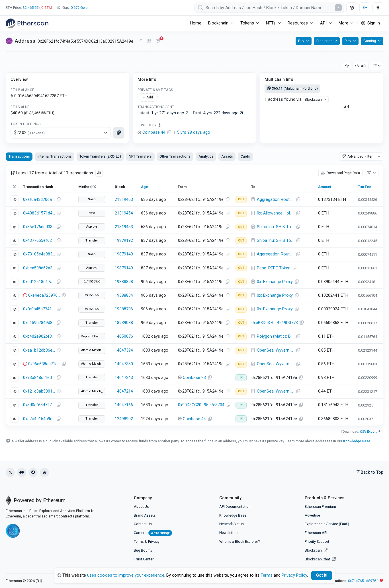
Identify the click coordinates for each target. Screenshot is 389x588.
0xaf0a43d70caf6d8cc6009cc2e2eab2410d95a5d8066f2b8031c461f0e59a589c (39, 199)
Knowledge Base (356, 441)
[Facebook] (33, 472)
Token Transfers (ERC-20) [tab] (100, 156)
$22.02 (29, 132)
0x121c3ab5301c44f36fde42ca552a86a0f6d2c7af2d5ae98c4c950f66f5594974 (39, 391)
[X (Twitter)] (10, 472)
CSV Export (368, 432)
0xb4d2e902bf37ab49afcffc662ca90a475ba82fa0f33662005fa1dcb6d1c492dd (39, 336)
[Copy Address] (140, 41)
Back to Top (372, 472)
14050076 (124, 336)
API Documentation (235, 506)
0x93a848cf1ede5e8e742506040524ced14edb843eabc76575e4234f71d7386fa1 (39, 377)
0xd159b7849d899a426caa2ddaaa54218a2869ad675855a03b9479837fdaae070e (39, 322)
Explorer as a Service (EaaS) (327, 524)
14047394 (124, 350)
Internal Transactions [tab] (55, 156)
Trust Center (143, 559)
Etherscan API (316, 533)
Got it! (321, 575)
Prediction (324, 41)
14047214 (124, 391)
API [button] (323, 23)
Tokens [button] (247, 23)
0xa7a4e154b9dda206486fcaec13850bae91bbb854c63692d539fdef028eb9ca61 (39, 418)
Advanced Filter (359, 156)
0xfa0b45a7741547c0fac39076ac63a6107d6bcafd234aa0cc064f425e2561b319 (39, 309)
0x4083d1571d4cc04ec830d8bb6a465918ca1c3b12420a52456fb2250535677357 (39, 213)
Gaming (369, 41)
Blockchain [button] (218, 23)
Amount (324, 187)
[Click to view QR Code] (149, 41)
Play (348, 41)
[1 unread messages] (158, 41)
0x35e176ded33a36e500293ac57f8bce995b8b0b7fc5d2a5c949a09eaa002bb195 (39, 226)
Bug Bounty (143, 550)
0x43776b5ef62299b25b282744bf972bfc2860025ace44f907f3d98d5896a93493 (39, 240)
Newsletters (229, 533)
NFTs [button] (271, 23)
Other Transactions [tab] (175, 156)
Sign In (373, 23)
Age (144, 187)
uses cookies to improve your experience (125, 575)
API (363, 66)
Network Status (231, 524)
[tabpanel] (194, 295)
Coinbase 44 (194, 418)
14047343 (124, 377)
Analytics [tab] (206, 156)
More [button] (343, 23)
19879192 (124, 240)
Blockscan (313, 99)
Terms (139, 541)
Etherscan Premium (320, 506)
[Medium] (21, 472)
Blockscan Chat (318, 559)
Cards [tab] (245, 156)
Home (195, 23)
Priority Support (317, 541)
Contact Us (143, 524)
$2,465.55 (30, 7)
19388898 (124, 281)
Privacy (153, 541)
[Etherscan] (27, 23)
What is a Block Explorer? (239, 541)
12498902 (124, 418)
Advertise (312, 515)
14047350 (124, 364)
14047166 (124, 405)
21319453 (124, 226)
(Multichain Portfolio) (295, 88)
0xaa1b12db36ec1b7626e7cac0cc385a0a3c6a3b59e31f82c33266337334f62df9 (39, 350)
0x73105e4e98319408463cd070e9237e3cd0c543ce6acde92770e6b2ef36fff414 (39, 254)
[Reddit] (44, 472)
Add (149, 97)
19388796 (124, 309)
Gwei (79, 7)
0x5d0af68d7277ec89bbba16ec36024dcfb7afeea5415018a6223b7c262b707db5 (39, 405)
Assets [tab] (227, 156)
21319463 (124, 199)
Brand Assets (145, 515)
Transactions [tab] (19, 156)
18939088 (124, 322)
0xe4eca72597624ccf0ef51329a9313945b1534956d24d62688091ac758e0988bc (44, 295)
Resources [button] (298, 23)
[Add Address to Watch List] (347, 66)
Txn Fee (364, 187)
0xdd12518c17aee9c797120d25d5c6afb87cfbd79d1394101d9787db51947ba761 (39, 281)
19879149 (124, 254)
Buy (301, 41)
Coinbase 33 (194, 377)
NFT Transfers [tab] (140, 156)
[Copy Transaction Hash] (58, 200)
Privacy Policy (294, 575)
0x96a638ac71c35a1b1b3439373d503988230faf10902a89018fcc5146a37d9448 (44, 364)
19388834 (124, 295)
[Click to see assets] (118, 133)
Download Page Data (343, 173)
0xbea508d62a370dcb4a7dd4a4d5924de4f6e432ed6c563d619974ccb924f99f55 (39, 268)
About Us (141, 506)
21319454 (124, 213)
